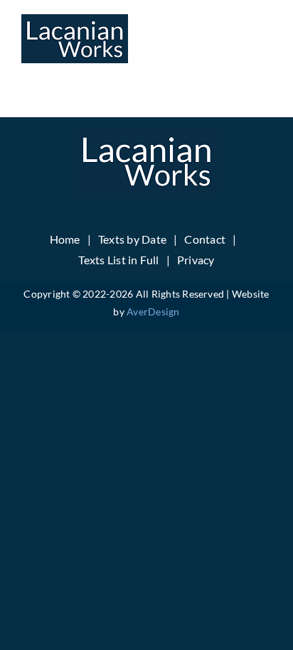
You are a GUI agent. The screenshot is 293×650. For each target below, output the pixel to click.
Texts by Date (132, 239)
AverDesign (153, 311)
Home (65, 239)
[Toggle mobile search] (235, 35)
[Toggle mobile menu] (264, 35)
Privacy (196, 259)
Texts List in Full (118, 259)
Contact (204, 239)
